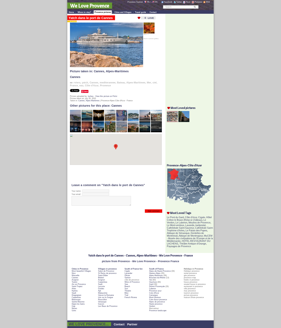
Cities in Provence (80, 269)
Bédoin (101, 278)
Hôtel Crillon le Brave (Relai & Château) (189, 218)
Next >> (146, 34)
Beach (127, 286)
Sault (74, 293)
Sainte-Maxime (78, 302)
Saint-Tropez (77, 286)
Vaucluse (153, 282)
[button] (116, 147)
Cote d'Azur (154, 293)
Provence (105, 85)
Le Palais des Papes (196, 230)
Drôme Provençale (157, 286)
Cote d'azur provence (158, 299)
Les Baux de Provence (107, 306)
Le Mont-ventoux (175, 225)
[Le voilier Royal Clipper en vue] (87, 120)
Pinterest (198, 2)
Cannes (99, 71)
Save (86, 91)
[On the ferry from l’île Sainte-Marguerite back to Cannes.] (133, 120)
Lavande (189, 225)
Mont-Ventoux (155, 297)
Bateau (121, 82)
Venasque (102, 302)
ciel (155, 82)
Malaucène (102, 293)
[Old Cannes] (156, 120)
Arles (74, 288)
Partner (132, 324)
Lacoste (101, 286)
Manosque (76, 299)
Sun (126, 288)
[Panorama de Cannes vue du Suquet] (133, 131)
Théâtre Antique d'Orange (192, 243)
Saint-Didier (103, 275)
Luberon (152, 288)
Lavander (128, 273)
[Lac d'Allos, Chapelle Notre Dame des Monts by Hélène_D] (183, 121)
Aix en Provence (79, 284)
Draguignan (76, 295)
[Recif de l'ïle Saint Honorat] (110, 120)
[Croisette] (75, 120)
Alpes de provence (157, 302)
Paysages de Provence (179, 246)
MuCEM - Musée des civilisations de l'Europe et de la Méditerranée (190, 238)
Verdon (152, 306)
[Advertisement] (116, 174)
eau (81, 85)
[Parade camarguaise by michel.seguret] (172, 121)
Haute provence (155, 304)
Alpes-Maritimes (117, 71)
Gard (151, 284)
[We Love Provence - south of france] (153, 2)
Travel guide (140, 12)
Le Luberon (181, 222)
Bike (126, 293)
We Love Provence (89, 5)
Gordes (101, 288)
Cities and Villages (122, 12)
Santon (128, 278)
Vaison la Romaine (106, 295)
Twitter (179, 2)
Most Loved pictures (183, 108)
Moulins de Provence (199, 222)
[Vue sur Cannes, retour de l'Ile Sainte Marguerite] (156, 131)
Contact (153, 12)
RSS (208, 2)
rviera (77, 82)
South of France (156, 269)
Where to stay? (84, 12)
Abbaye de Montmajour (191, 236)
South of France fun (134, 269)
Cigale (201, 217)
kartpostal (201, 225)
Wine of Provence (132, 282)
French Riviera (131, 297)
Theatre (128, 291)
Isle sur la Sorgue (105, 297)
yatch (85, 82)
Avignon (75, 280)
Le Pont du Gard (175, 217)
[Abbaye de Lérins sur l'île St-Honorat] (110, 131)
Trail (126, 295)
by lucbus (72, 21)
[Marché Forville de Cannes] (98, 120)
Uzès (74, 310)
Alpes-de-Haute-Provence (160, 271)
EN (156, 2)
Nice (74, 273)
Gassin (101, 304)
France (74, 85)
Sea (126, 284)
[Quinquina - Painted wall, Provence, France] (121, 120)
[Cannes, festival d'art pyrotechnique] (75, 131)
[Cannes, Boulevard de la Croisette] (144, 120)
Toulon (74, 282)
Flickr (188, 2)
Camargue (153, 295)
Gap (73, 306)
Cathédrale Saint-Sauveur (180, 228)
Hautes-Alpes (155, 273)
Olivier (127, 275)
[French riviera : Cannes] (98, 131)
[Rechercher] (194, 7)
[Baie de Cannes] (144, 131)
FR (148, 2)
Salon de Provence (106, 271)
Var (150, 280)
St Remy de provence (107, 273)
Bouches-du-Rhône (157, 278)
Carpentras (76, 297)
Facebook (168, 2)
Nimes (74, 308)
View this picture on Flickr (106, 96)
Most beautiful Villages (81, 271)
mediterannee (107, 82)
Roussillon (102, 299)
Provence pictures (103, 12)
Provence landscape (157, 310)
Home (71, 12)
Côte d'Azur (91, 85)
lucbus (91, 96)
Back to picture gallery (151, 38)
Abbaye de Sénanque (178, 233)
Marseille (75, 275)
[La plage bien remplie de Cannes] (121, 131)
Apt (99, 291)
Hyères (75, 291)
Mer (149, 82)
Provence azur (155, 291)
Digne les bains (78, 304)
